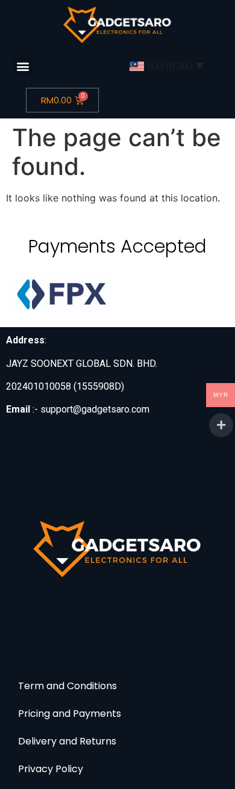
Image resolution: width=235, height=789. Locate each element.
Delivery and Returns (67, 741)
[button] (23, 66)
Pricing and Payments (69, 713)
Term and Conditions (67, 686)
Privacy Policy (50, 769)
